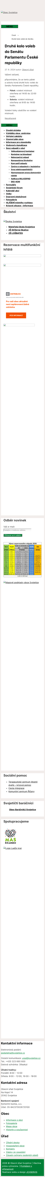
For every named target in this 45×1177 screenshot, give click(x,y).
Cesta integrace (16, 788)
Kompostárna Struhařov (22, 160)
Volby (9, 193)
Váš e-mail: (9, 526)
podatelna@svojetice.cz (13, 1053)
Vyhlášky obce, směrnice (18, 133)
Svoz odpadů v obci (15, 148)
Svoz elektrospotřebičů (21, 169)
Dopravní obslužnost (16, 196)
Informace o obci (14, 1120)
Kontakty (10, 1149)
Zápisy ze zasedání (15, 1152)
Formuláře (11, 184)
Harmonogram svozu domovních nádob (26, 174)
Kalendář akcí (12, 190)
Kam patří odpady (19, 163)
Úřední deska (13, 1142)
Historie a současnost (17, 1129)
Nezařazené (10, 118)
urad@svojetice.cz (31, 1058)
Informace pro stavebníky (18, 142)
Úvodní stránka (13, 130)
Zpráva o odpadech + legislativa (25, 166)
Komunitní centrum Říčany (21, 791)
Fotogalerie (11, 199)
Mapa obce (11, 1126)
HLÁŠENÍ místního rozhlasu (19, 202)
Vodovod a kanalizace (16, 145)
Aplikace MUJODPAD (20, 178)
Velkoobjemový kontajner (22, 151)
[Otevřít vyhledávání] (6, 23)
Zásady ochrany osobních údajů (22, 1155)
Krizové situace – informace (19, 205)
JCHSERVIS (31, 1172)
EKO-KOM (15, 181)
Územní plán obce (15, 139)
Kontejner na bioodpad (21, 154)
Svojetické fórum (14, 187)
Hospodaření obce (15, 1146)
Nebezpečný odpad (20, 157)
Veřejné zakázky (14, 136)
